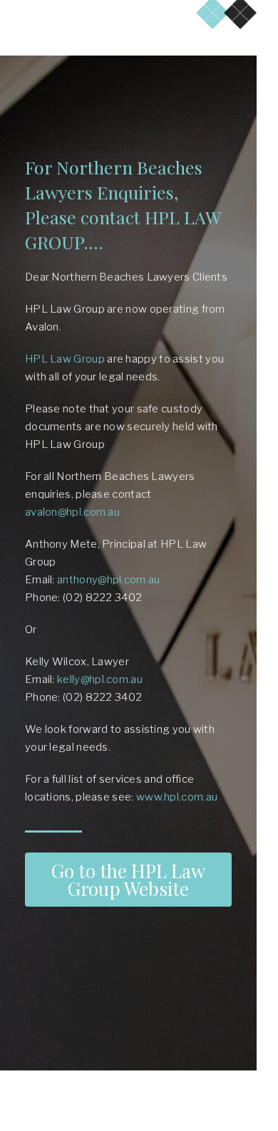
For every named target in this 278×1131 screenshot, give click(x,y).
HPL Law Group (65, 359)
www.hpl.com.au (176, 797)
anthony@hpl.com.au (108, 579)
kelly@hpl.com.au (100, 679)
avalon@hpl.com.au (72, 512)
